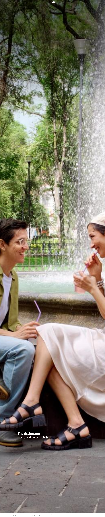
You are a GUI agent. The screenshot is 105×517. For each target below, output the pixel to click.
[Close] (103, 515)
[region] (52, 515)
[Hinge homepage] (52, 2)
